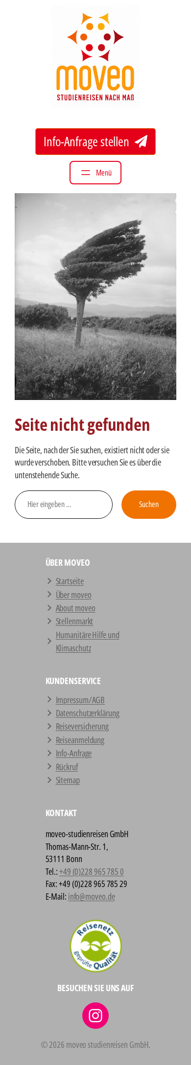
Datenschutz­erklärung (87, 713)
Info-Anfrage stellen (88, 141)
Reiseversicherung (82, 726)
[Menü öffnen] (95, 172)
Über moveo (74, 594)
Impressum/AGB (80, 699)
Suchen (149, 504)
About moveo (76, 607)
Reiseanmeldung (80, 739)
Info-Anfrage (74, 753)
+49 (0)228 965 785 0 (91, 871)
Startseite (70, 581)
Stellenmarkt (75, 621)
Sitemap (68, 780)
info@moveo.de (91, 896)
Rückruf (67, 766)
